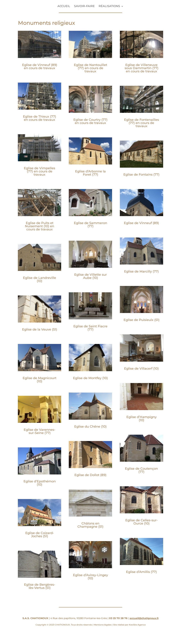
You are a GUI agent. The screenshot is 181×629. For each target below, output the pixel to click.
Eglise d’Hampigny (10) (141, 418)
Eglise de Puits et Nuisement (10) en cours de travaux (39, 226)
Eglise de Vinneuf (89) (141, 223)
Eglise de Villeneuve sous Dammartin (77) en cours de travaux (141, 68)
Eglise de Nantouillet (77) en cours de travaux (90, 68)
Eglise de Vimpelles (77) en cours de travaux (39, 171)
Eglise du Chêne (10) (90, 426)
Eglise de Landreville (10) (39, 279)
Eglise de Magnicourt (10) (39, 379)
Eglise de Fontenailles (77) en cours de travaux (141, 123)
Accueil (63, 6)
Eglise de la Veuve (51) (39, 329)
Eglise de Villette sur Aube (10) (90, 276)
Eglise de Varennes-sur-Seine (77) (39, 431)
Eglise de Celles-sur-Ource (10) (141, 521)
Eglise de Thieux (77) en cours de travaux (39, 118)
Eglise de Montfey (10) (90, 378)
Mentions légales (102, 624)
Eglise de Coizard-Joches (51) (39, 534)
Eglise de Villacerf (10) (141, 368)
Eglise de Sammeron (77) (90, 224)
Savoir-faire (84, 6)
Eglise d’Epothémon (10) (40, 482)
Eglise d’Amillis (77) (141, 572)
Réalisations (109, 6)
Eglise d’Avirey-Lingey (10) (90, 576)
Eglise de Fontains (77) (141, 174)
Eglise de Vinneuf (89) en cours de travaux (39, 66)
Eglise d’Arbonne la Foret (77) (90, 172)
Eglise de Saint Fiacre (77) (90, 327)
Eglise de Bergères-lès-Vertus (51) (39, 586)
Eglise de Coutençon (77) (141, 470)
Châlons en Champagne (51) (90, 525)
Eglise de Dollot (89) (90, 475)
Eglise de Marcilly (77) (141, 271)
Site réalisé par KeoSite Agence (129, 624)
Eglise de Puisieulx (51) (141, 320)
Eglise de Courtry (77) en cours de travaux (90, 121)
